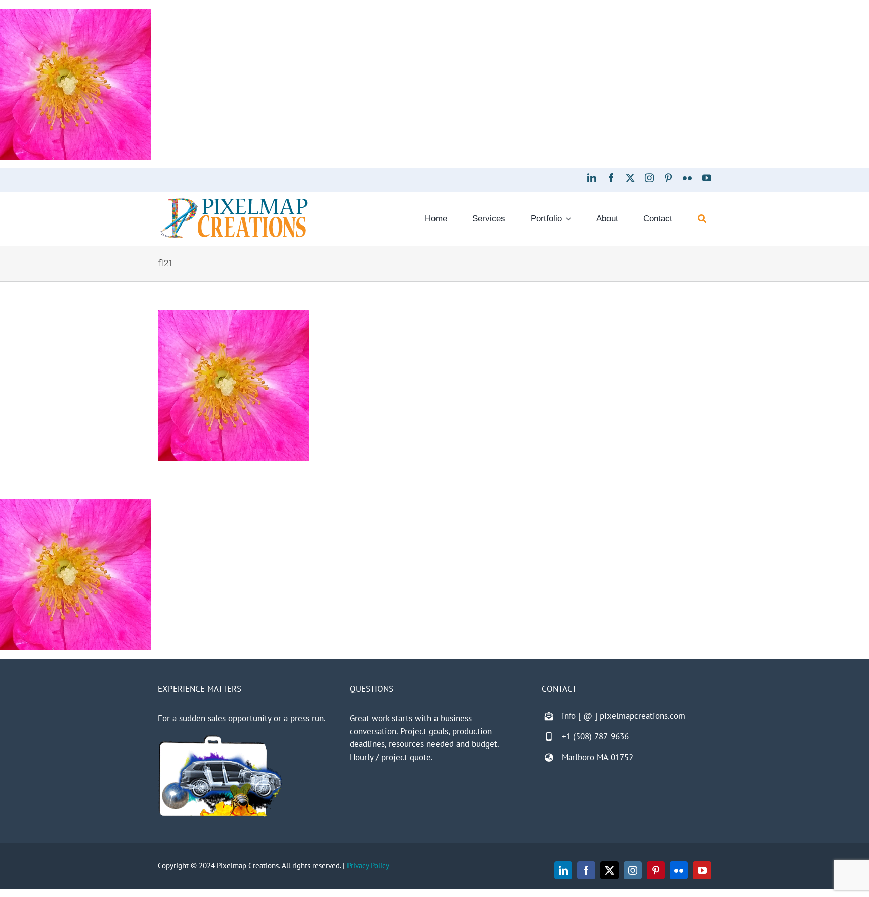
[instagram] (649, 177)
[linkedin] (591, 177)
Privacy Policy (368, 865)
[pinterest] (668, 177)
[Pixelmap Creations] (234, 200)
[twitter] (630, 177)
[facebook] (611, 177)
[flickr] (687, 177)
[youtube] (706, 177)
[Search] (701, 219)
